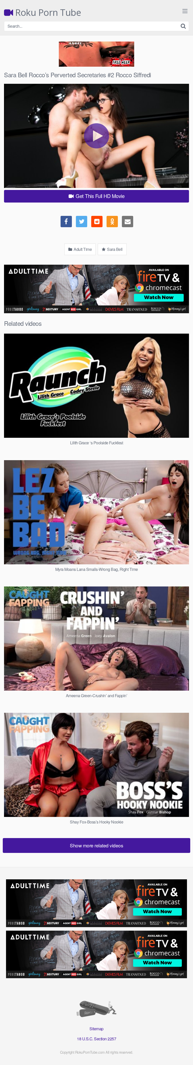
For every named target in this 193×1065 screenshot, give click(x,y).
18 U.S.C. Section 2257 (96, 1039)
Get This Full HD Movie (99, 196)
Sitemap (96, 1029)
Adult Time (82, 249)
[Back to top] (184, 1054)
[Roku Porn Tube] (96, 1010)
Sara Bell (114, 249)
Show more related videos (96, 845)
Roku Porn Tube (47, 12)
